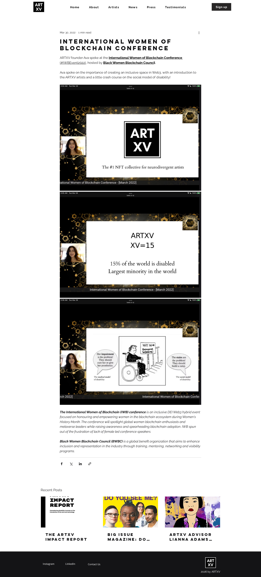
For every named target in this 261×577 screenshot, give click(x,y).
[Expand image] (130, 138)
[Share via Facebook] (61, 464)
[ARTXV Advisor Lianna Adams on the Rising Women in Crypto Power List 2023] (192, 512)
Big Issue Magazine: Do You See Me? (127, 537)
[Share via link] (90, 464)
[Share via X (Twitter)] (71, 464)
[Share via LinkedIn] (80, 464)
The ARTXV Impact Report (66, 537)
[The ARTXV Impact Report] (68, 512)
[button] (221, 7)
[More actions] (199, 32)
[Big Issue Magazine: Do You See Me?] (130, 512)
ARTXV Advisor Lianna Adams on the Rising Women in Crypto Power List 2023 (190, 537)
